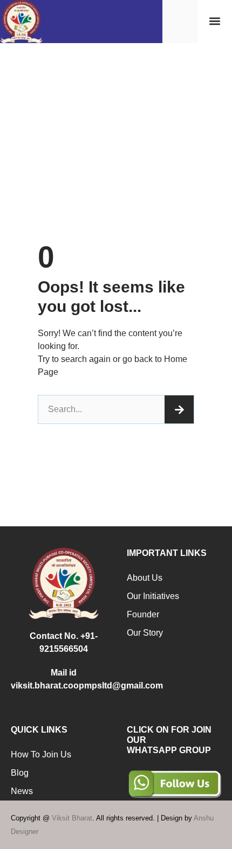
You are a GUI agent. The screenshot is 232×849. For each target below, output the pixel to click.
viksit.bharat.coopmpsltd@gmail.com (87, 685)
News (22, 791)
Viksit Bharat (72, 818)
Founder (143, 614)
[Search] (179, 409)
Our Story (145, 632)
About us (144, 577)
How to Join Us (41, 754)
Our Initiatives (153, 596)
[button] (214, 21)
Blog (20, 772)
